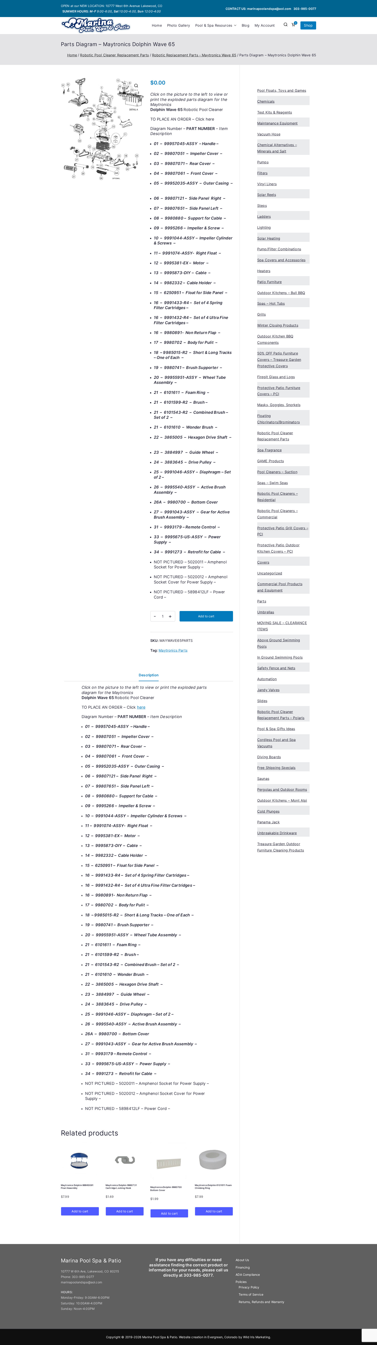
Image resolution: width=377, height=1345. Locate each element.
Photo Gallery (178, 25)
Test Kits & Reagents (274, 112)
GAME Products (270, 461)
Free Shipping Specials (276, 767)
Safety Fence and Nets (276, 668)
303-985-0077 (304, 8)
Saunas (263, 778)
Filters (262, 173)
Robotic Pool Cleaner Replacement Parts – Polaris (280, 715)
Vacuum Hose (268, 134)
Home (157, 25)
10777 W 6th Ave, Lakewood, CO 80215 (90, 1271)
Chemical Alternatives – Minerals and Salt (277, 148)
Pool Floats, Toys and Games (281, 90)
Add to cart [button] (80, 1211)
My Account (265, 25)
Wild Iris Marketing (256, 1337)
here (210, 119)
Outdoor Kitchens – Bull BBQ (281, 293)
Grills (261, 314)
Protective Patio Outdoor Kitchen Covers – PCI (278, 548)
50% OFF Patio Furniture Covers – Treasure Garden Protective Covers (279, 359)
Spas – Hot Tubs (271, 303)
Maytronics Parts (173, 650)
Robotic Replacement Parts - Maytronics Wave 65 (194, 55)
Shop (308, 25)
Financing (243, 1267)
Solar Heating (268, 238)
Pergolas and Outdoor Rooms (282, 789)
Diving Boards (269, 757)
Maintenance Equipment (277, 123)
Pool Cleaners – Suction (277, 472)
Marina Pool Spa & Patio (159, 1337)
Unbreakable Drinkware (277, 833)
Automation (267, 679)
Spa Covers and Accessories (281, 260)
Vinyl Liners (267, 184)
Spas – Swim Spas (272, 483)
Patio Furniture (269, 282)
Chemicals (265, 101)
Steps (262, 205)
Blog (245, 25)
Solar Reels (266, 194)
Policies (241, 1282)
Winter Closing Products (277, 325)
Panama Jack (268, 822)
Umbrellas (265, 612)
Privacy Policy (249, 1287)
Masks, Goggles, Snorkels (278, 405)
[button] (234, 25)
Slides (262, 701)
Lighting (264, 227)
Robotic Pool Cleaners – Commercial (277, 514)
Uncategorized (269, 573)
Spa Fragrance (269, 450)
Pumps (263, 162)
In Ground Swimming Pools (280, 657)
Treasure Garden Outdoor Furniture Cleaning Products (280, 847)
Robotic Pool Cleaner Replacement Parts (114, 55)
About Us (242, 1260)
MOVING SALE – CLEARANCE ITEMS (282, 626)
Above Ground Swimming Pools (278, 643)
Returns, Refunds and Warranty (261, 1302)
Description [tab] (149, 675)
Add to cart (206, 616)
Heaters (263, 271)
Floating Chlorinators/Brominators (278, 419)
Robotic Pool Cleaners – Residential (277, 496)
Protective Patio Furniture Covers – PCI (278, 391)
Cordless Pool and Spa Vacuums (276, 742)
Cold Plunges (268, 811)
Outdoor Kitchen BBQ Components (275, 339)
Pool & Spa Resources (213, 25)
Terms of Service (251, 1294)
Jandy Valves (268, 690)
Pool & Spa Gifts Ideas (276, 729)
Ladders (264, 216)
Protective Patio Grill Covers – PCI (282, 531)
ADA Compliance (248, 1274)
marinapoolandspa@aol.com (269, 8)
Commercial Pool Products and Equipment (279, 587)
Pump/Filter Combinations (279, 249)
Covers (263, 562)
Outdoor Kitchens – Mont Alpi (282, 800)
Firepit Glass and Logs (276, 377)
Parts (261, 601)
